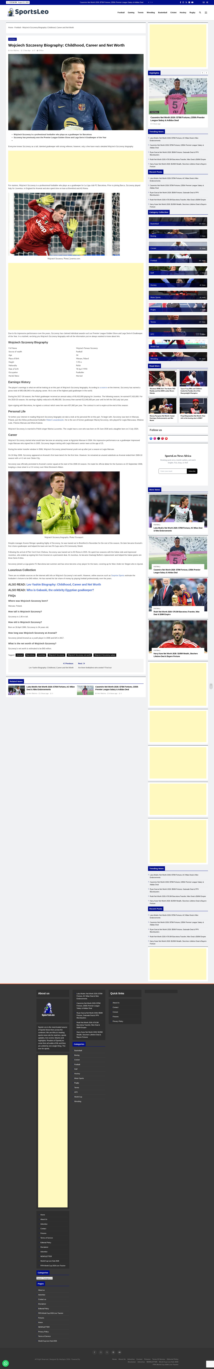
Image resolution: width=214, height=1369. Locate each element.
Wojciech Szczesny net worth (79, 655)
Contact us (42, 1299)
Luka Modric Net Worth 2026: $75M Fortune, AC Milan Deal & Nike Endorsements (89, 996)
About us (41, 1290)
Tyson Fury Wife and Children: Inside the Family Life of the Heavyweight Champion (191, 391)
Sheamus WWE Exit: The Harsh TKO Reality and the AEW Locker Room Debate (162, 391)
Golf (75, 1069)
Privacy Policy (43, 1332)
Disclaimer (44, 1247)
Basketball (162, 13)
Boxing (76, 1055)
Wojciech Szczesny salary (105, 655)
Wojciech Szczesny (56, 655)
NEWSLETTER (46, 1256)
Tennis (140, 13)
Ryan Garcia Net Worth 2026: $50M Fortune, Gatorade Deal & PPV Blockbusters (90, 1015)
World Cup (78, 1097)
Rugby (192, 13)
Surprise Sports (117, 575)
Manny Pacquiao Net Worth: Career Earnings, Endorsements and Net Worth (162, 418)
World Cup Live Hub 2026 (49, 1261)
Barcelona (30, 655)
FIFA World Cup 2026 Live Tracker (52, 1266)
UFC (76, 1092)
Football (121, 13)
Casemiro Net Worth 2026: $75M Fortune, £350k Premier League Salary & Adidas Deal (89, 1005)
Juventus (41, 655)
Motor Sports (79, 1078)
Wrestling (151, 13)
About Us (43, 1219)
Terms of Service (46, 1238)
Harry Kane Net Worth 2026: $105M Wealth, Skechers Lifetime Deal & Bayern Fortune (90, 1034)
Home (10, 27)
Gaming (131, 13)
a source (103, 388)
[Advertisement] (75, 166)
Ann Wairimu (14, 50)
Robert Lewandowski (55, 420)
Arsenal (20, 655)
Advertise (43, 1224)
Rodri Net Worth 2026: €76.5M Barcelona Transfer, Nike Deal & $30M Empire (115, 2)
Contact (43, 1229)
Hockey (183, 13)
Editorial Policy (45, 1242)
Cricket (173, 13)
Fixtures (43, 1233)
